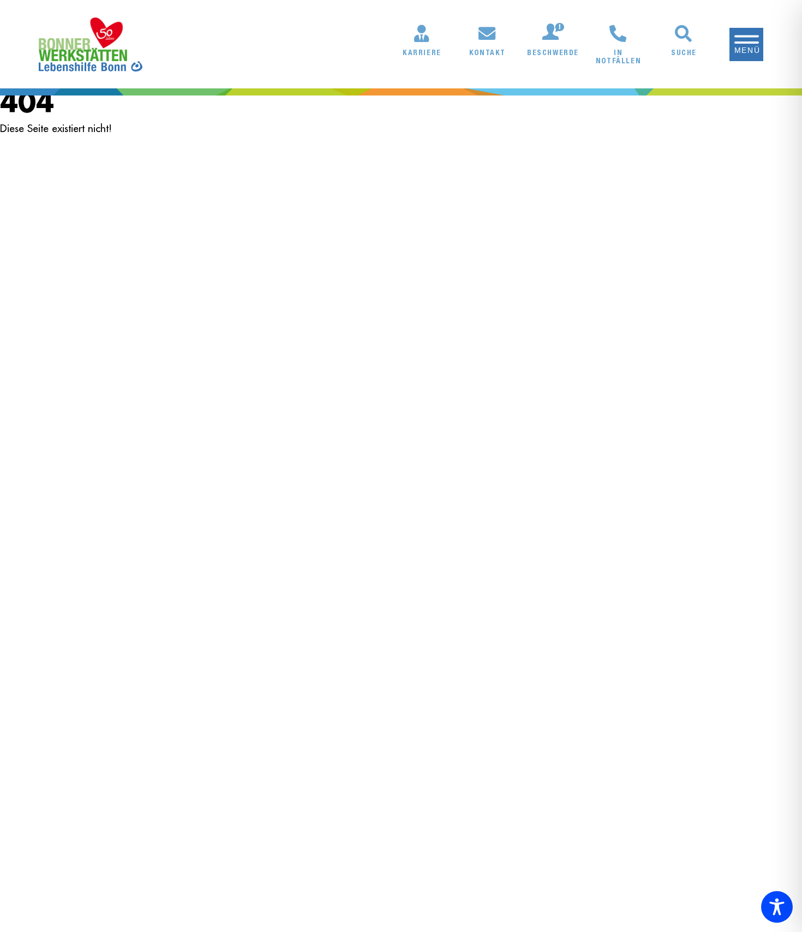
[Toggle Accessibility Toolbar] (777, 907)
